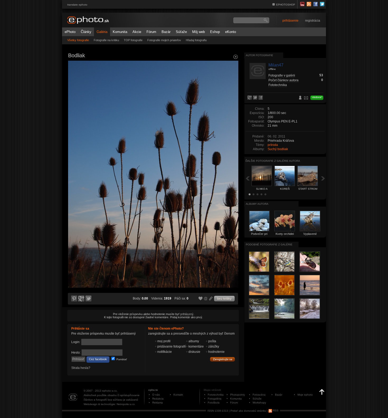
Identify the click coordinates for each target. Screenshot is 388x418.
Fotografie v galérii (281, 75)
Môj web (198, 32)
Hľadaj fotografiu (196, 40)
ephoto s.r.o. (109, 390)
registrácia (312, 20)
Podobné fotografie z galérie (269, 244)
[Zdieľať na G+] (81, 299)
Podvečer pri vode (259, 235)
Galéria (102, 32)
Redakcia (158, 398)
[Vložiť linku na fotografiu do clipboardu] (211, 298)
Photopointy (237, 394)
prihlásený (186, 314)
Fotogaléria (214, 398)
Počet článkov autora (283, 80)
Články (86, 32)
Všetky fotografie (78, 40)
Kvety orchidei (285, 233)
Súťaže (181, 32)
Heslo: (76, 352)
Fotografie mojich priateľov (164, 40)
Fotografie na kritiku (106, 40)
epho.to (153, 389)
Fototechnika (277, 85)
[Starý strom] (232, 107)
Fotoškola (214, 402)
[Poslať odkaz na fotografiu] (206, 299)
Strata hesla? (80, 368)
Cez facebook (98, 359)
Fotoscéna (259, 394)
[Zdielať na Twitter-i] (88, 299)
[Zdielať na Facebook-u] (261, 98)
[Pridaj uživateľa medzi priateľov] (300, 98)
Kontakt (178, 394)
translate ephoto (77, 4)
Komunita (120, 32)
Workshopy (259, 402)
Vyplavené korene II (310, 235)
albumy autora (257, 203)
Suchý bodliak (278, 149)
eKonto (230, 32)
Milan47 (275, 65)
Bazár (166, 32)
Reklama (157, 402)
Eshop (215, 32)
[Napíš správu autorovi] (306, 98)
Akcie (137, 32)
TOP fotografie (133, 40)
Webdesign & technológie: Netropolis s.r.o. (109, 404)
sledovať (316, 97)
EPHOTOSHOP (285, 4)
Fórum (151, 32)
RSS (275, 410)
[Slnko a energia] (73, 107)
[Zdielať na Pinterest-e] (73, 299)
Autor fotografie (259, 55)
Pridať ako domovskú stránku (248, 410)
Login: (75, 342)
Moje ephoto (305, 394)
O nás (156, 394)
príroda (273, 145)
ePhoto (70, 32)
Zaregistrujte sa (222, 359)
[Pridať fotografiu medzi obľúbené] (200, 298)
